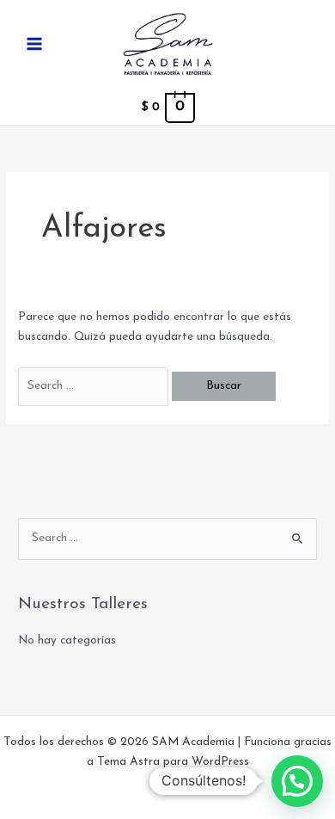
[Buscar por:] (95, 385)
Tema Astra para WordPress (173, 761)
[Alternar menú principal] (34, 43)
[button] (297, 781)
